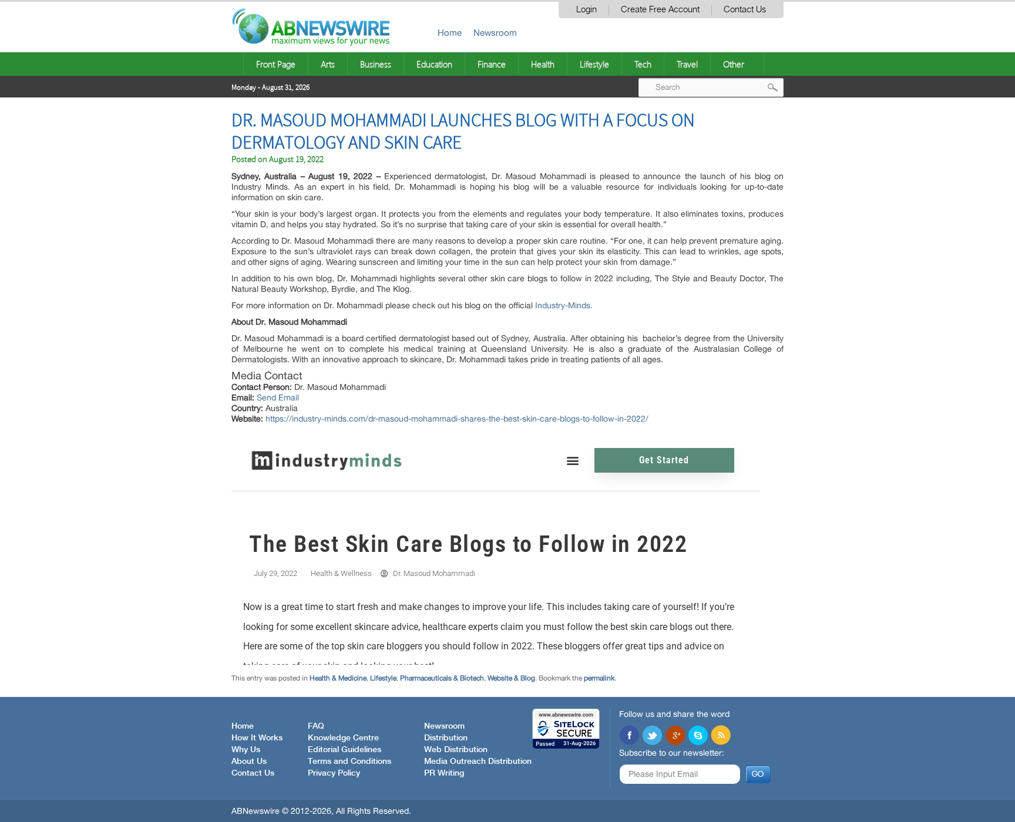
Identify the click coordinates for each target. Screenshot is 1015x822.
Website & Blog (511, 678)
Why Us (245, 750)
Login (586, 9)
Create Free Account (660, 9)
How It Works (257, 738)
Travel (687, 64)
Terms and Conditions (349, 761)
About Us (249, 761)
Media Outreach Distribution (478, 761)
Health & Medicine (338, 678)
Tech (642, 64)
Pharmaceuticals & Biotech (442, 678)
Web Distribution (456, 750)
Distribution (446, 738)
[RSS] (721, 736)
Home (450, 33)
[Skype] (698, 736)
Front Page (275, 64)
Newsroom (495, 33)
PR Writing (444, 773)
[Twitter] (652, 736)
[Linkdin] (675, 736)
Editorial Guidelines (344, 750)
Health (542, 64)
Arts (328, 64)
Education (434, 64)
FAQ (316, 726)
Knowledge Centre (343, 738)
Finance (492, 64)
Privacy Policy (334, 773)
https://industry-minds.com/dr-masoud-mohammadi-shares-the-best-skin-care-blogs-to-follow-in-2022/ (456, 418)
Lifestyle (594, 64)
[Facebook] (629, 736)
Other (733, 64)
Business (375, 64)
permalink (599, 678)
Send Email (278, 397)
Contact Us (745, 9)
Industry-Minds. (564, 305)
